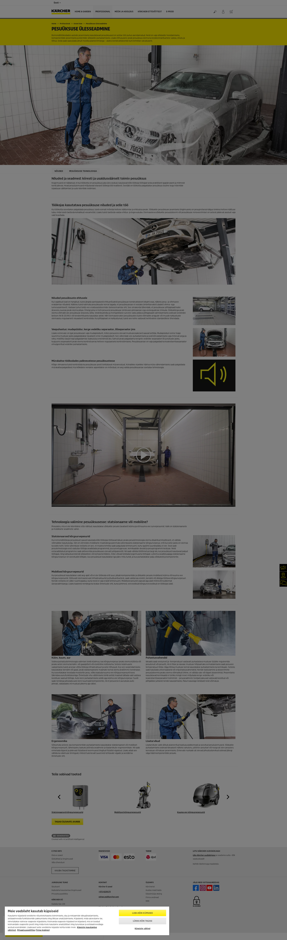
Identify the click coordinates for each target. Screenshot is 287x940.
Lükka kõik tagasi (142, 921)
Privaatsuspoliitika (26, 930)
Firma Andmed (42, 930)
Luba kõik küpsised (142, 913)
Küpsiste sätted (142, 928)
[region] (87, 921)
